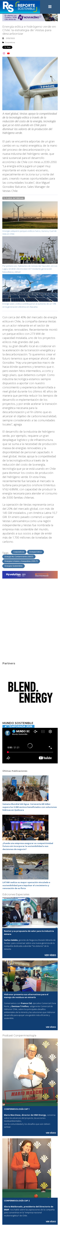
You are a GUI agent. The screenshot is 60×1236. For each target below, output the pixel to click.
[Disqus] (30, 618)
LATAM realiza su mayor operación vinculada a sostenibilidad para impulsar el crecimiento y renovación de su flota (26, 885)
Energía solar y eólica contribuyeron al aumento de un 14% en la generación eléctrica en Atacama (29, 305)
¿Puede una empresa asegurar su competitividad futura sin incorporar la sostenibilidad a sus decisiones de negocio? (27, 846)
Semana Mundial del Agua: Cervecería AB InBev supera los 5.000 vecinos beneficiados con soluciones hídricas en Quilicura (29, 807)
